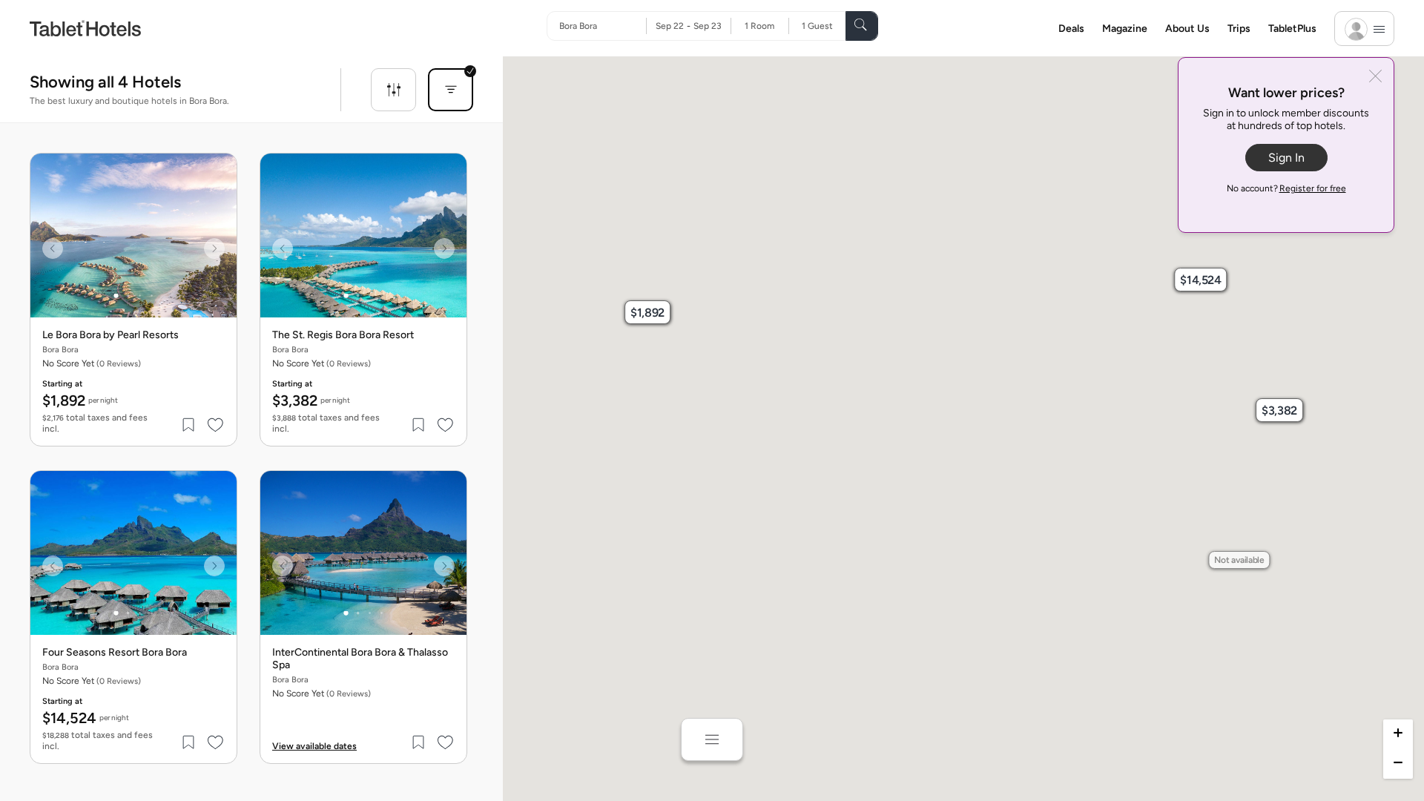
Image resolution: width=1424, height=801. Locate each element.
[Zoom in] (1398, 734)
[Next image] (214, 248)
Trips (1238, 28)
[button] (647, 312)
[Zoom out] (1398, 764)
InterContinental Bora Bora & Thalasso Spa (360, 659)
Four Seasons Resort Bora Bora (114, 653)
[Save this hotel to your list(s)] (189, 425)
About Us (1187, 28)
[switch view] (712, 739)
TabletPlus (1292, 28)
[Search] (861, 26)
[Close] (1375, 77)
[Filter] (393, 89)
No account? (1286, 188)
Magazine (1124, 28)
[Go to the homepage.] (85, 28)
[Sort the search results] (450, 89)
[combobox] (602, 26)
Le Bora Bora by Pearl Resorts (110, 335)
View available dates (314, 746)
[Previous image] (52, 248)
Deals (1071, 28)
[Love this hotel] (216, 425)
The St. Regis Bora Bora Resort (343, 335)
